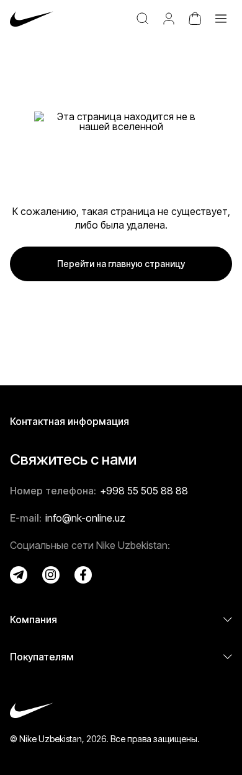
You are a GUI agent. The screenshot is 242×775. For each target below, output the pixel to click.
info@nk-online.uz (85, 518)
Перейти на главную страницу (121, 263)
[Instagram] (51, 575)
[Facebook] (83, 575)
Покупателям (42, 656)
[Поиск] (143, 18)
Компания (33, 619)
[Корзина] (195, 18)
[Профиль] (169, 18)
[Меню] (221, 18)
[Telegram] (18, 575)
